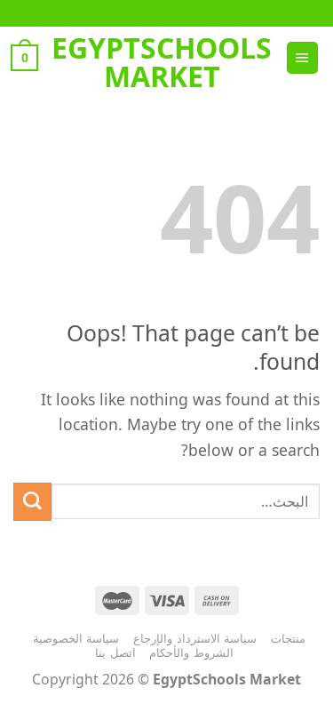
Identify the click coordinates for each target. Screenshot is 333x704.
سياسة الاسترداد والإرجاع (195, 638)
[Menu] (302, 58)
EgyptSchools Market (162, 62)
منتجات (288, 638)
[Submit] (32, 502)
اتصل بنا (115, 652)
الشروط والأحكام (191, 652)
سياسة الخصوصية (76, 638)
